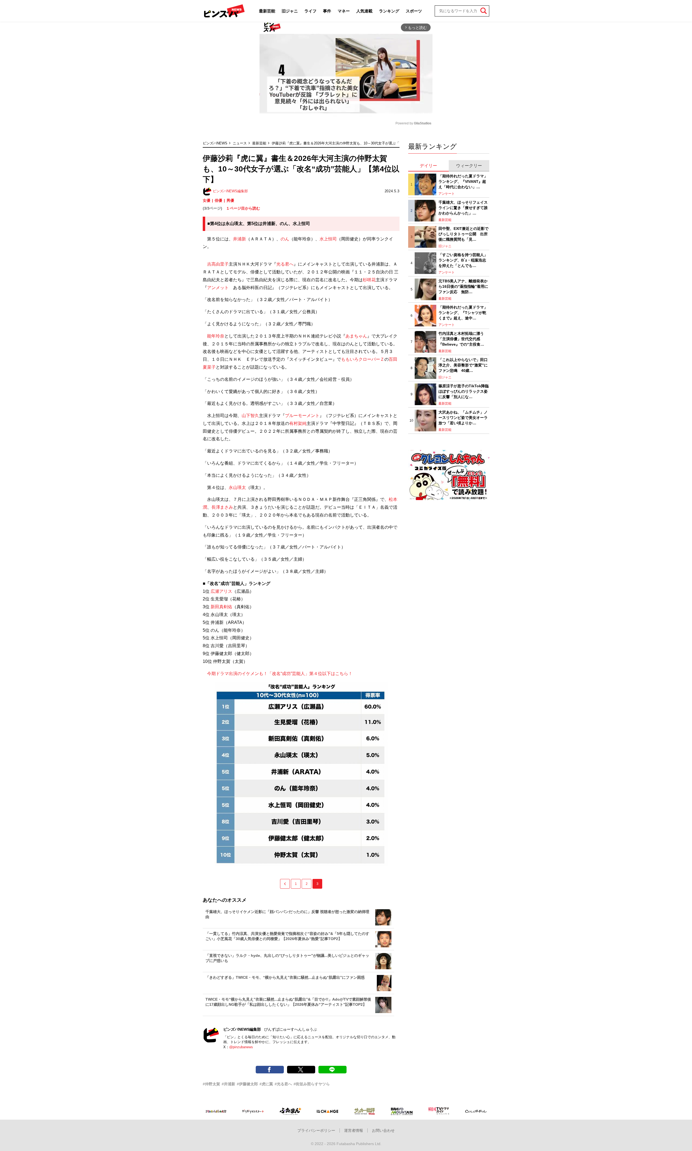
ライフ (310, 11)
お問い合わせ (383, 1130)
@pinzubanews (241, 1047)
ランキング (389, 11)
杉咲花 (369, 279)
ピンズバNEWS (215, 143)
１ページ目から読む (243, 208)
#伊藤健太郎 (247, 1084)
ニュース (240, 143)
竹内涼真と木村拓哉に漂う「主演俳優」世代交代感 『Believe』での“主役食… (461, 338)
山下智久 (250, 415)
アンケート (446, 193)
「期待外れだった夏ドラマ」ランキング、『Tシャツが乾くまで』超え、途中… (463, 312)
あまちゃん (356, 336)
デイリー (428, 165)
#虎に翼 (266, 1084)
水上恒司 (328, 239)
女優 (206, 200)
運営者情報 (353, 1130)
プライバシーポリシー (316, 1130)
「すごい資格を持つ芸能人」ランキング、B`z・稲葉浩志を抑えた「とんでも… (463, 260)
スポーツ (414, 11)
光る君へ (285, 264)
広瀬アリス (221, 591)
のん (285, 239)
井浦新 (239, 239)
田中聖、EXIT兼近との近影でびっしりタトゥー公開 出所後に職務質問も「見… (463, 233)
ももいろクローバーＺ (362, 359)
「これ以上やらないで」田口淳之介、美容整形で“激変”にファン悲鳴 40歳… (463, 365)
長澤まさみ (222, 507)
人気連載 (364, 11)
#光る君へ (283, 1084)
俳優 (218, 200)
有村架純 (298, 423)
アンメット (218, 287)
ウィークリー (469, 165)
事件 (327, 11)
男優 (230, 200)
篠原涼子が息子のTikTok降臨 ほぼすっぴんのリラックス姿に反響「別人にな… (463, 391)
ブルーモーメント (302, 415)
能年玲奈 (215, 336)
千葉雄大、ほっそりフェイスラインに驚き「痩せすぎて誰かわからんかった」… (463, 207)
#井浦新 (228, 1084)
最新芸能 (267, 11)
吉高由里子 (218, 264)
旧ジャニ (290, 11)
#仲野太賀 (211, 1084)
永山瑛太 (237, 487)
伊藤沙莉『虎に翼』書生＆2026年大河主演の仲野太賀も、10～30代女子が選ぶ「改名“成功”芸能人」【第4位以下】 (362, 143)
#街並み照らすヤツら (312, 1084)
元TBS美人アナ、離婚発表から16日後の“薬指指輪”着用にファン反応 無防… (463, 286)
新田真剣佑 (221, 606)
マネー (344, 11)
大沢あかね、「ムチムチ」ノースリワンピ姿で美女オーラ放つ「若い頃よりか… (463, 417)
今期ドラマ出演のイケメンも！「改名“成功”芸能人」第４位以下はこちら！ (277, 673)
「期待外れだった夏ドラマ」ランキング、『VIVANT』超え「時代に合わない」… (463, 181)
